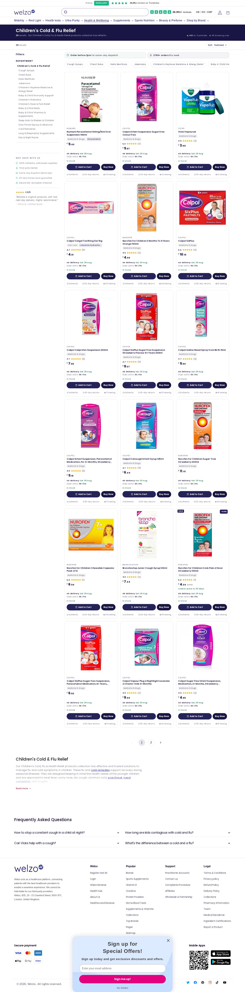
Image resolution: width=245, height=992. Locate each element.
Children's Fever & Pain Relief (34, 104)
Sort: (216, 45)
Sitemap (131, 933)
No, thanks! (122, 988)
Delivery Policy (212, 891)
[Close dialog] (168, 940)
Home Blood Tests (136, 903)
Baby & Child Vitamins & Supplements (32, 114)
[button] (21, 20)
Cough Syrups (26, 70)
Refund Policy (211, 885)
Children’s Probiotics (29, 99)
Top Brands (132, 921)
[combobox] (105, 12)
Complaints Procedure (177, 885)
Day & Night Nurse (28, 137)
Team (207, 909)
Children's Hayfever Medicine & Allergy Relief (35, 89)
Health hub (96, 891)
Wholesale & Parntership (178, 897)
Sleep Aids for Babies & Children (36, 120)
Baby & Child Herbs (29, 108)
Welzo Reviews (98, 885)
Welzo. (32, 984)
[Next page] (160, 742)
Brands (130, 873)
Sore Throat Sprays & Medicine (35, 124)
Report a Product (213, 927)
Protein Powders (135, 897)
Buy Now (108, 167)
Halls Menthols (26, 79)
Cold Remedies (27, 128)
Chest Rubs (24, 74)
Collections (132, 915)
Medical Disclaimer (214, 915)
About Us (95, 897)
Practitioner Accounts (177, 873)
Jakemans (24, 83)
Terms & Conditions (215, 873)
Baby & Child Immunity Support (36, 95)
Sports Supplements (137, 879)
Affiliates (170, 891)
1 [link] (142, 742)
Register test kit (98, 873)
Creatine (131, 891)
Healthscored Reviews (102, 903)
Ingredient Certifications (217, 921)
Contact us (171, 879)
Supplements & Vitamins (140, 909)
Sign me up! (122, 979)
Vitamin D (131, 885)
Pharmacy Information (216, 903)
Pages (129, 927)
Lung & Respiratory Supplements (36, 133)
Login (93, 879)
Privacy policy (211, 879)
